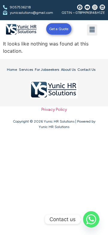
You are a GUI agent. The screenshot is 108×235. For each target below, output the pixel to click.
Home (12, 69)
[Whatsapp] (91, 219)
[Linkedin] (102, 7)
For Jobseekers (47, 69)
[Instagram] (95, 7)
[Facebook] (79, 7)
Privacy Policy (54, 109)
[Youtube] (87, 7)
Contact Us (86, 69)
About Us (68, 69)
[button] (92, 30)
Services (26, 69)
